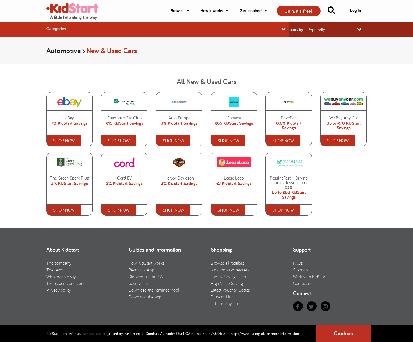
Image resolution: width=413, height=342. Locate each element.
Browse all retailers (227, 263)
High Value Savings (228, 283)
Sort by (296, 29)
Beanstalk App (141, 270)
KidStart (75, 11)
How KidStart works (147, 263)
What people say (61, 276)
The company (58, 263)
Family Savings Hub (228, 276)
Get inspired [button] (251, 10)
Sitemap (300, 270)
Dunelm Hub (222, 297)
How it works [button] (211, 10)
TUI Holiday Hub (225, 303)
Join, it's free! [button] (298, 11)
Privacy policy (58, 290)
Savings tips (139, 283)
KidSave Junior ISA (146, 276)
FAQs (298, 263)
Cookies (343, 333)
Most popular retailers (230, 270)
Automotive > (66, 50)
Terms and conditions (65, 283)
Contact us (302, 283)
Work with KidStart (310, 276)
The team (54, 270)
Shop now (64, 140)
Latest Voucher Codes (230, 290)
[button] (334, 11)
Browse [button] (177, 10)
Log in (355, 10)
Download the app (145, 297)
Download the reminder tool (154, 290)
